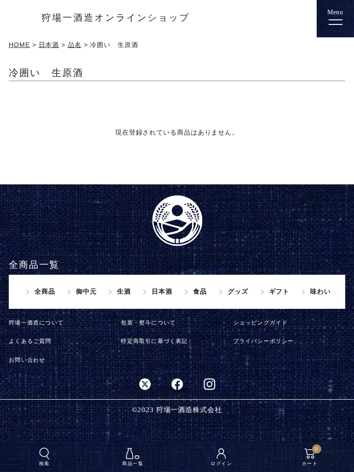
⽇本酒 (162, 291)
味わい (320, 291)
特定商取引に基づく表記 (154, 341)
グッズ (238, 291)
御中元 (86, 291)
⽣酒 (124, 291)
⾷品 (200, 291)
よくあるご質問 (30, 341)
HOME (19, 44)
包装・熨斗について (148, 322)
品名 (75, 44)
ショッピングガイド (260, 322)
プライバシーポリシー (263, 341)
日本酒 (49, 44)
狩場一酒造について (36, 322)
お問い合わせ (27, 360)
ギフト (279, 291)
